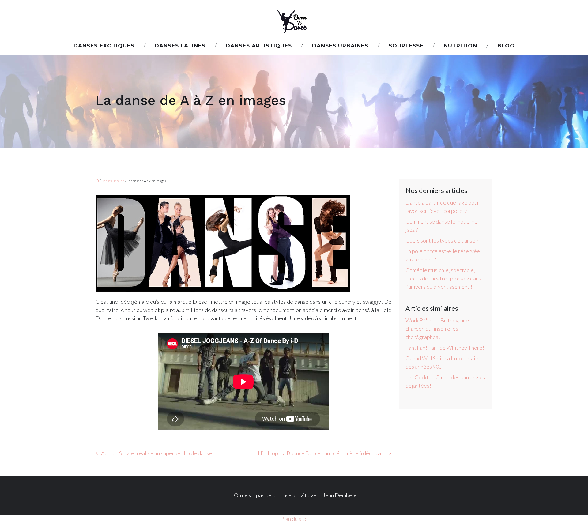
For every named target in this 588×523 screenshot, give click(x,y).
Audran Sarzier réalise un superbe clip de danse (156, 453)
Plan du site (294, 518)
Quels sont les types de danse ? (441, 240)
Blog (505, 46)
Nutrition (460, 46)
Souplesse (406, 46)
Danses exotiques (104, 46)
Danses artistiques (259, 46)
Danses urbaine (112, 181)
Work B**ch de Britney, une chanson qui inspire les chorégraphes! (437, 328)
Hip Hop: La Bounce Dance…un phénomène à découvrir (322, 453)
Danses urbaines (340, 46)
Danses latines (180, 46)
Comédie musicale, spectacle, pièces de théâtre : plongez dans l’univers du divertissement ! (443, 278)
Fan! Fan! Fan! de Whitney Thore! (444, 347)
